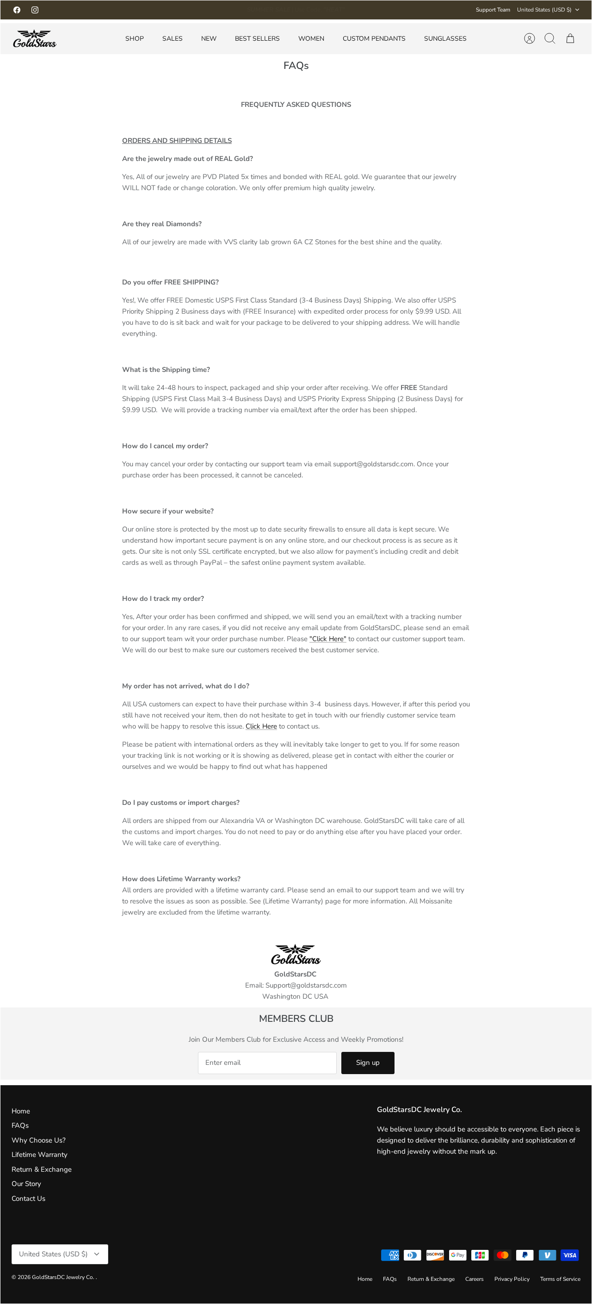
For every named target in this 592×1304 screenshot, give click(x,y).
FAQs (20, 1125)
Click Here (261, 726)
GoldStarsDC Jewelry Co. (64, 1277)
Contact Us (28, 1198)
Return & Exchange (42, 1169)
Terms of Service (560, 1279)
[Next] (404, 10)
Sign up (368, 1062)
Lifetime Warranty (40, 1154)
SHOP (134, 38)
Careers (474, 1279)
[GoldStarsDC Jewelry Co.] (35, 38)
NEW (208, 38)
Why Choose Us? (39, 1140)
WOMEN (311, 38)
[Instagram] (35, 10)
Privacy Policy (512, 1279)
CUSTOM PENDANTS (374, 38)
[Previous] (188, 10)
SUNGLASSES (445, 38)
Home (21, 1111)
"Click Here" (327, 638)
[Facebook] (17, 10)
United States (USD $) (544, 9)
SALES (172, 38)
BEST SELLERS (257, 38)
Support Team (493, 9)
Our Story (26, 1183)
